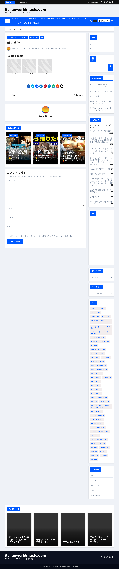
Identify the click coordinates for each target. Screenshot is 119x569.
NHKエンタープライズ (98, 338)
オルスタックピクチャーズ (99, 369)
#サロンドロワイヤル (98, 308)
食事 (66, 48)
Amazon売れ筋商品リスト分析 (100, 169)
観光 (57, 48)
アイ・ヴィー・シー (97, 354)
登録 (91, 475)
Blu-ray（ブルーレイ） (76, 19)
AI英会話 (105, 316)
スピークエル (95, 381)
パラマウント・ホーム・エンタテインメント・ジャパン (100, 406)
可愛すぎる (78, 95)
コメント (11, 181)
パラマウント (104, 401)
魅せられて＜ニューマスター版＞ (101, 91)
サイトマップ (16, 23)
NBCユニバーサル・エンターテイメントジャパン (100, 327)
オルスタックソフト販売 (98, 365)
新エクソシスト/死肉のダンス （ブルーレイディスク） (100, 85)
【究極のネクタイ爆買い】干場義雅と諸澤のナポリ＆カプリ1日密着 (19, 154)
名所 (44, 48)
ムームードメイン (97, 423)
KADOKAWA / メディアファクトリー (100, 321)
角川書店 (94, 455)
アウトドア (95, 358)
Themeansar (74, 566)
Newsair (65, 566)
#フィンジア (95, 312)
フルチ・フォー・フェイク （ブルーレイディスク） (100, 102)
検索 (93, 58)
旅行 (49, 48)
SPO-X (94, 346)
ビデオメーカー (96, 411)
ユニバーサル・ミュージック (99, 431)
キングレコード (96, 373)
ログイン (93, 480)
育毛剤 (94, 451)
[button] (112, 21)
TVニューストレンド (18, 19)
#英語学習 (95, 316)
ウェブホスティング (97, 361)
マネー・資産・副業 (47, 19)
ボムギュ (14, 43)
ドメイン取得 (95, 389)
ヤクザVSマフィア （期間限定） (101, 131)
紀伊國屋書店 (104, 447)
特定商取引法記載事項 (31, 23)
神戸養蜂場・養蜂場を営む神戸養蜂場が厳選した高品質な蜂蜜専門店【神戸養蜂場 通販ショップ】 (101, 140)
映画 (53, 48)
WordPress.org (95, 495)
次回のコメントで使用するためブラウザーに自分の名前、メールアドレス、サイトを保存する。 (41, 236)
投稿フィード (94, 485)
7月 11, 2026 (78, 161)
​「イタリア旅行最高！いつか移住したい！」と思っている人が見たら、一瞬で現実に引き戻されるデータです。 (101, 182)
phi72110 (47, 116)
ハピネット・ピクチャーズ (99, 397)
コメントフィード (96, 490)
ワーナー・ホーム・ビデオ (99, 439)
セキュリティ (95, 385)
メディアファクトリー (97, 427)
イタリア (25, 37)
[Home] (7, 21)
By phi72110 (16, 48)
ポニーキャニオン (96, 419)
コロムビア (95, 377)
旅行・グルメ (33, 19)
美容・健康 (61, 19)
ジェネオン (107, 377)
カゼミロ (12, 95)
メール (10, 218)
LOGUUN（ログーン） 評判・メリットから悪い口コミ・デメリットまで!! (101, 151)
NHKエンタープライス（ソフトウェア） (100, 333)
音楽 (42, 37)
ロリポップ (95, 435)
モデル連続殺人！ (96, 96)
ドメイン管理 (95, 393)
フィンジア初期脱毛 (97, 415)
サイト (9, 227)
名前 (9, 209)
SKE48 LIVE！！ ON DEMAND (100, 342)
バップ (94, 401)
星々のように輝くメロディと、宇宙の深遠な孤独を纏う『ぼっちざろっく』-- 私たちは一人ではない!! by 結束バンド (101, 161)
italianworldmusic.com (25, 9)
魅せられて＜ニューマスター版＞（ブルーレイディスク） (101, 109)
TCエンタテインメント (98, 350)
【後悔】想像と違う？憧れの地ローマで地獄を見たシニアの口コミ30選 (45, 154)
